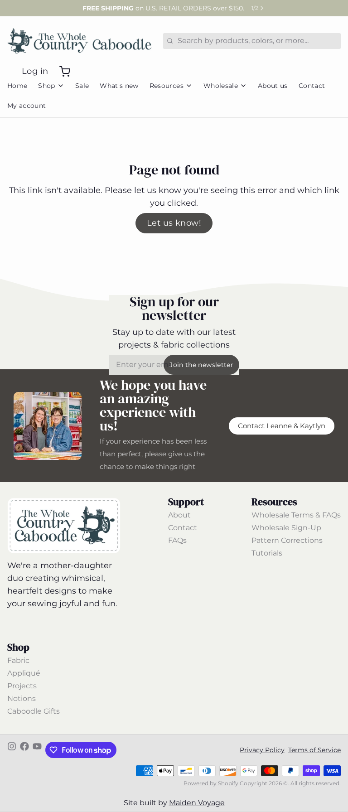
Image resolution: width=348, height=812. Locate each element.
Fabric (18, 660)
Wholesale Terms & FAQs (296, 515)
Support (186, 501)
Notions (21, 698)
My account (26, 106)
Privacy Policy (262, 750)
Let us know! (174, 223)
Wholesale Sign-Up (286, 527)
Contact (312, 86)
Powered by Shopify (211, 783)
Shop (46, 86)
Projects (22, 686)
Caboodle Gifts (33, 711)
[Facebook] (24, 750)
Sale (82, 86)
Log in (35, 71)
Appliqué (23, 673)
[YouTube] (37, 750)
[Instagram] (11, 750)
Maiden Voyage (197, 802)
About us (273, 86)
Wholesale (220, 86)
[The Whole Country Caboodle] (79, 41)
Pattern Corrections (287, 540)
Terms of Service (314, 750)
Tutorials (266, 553)
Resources (167, 86)
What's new (119, 86)
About (179, 515)
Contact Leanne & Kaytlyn (281, 426)
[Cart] (61, 71)
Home (17, 86)
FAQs (177, 540)
